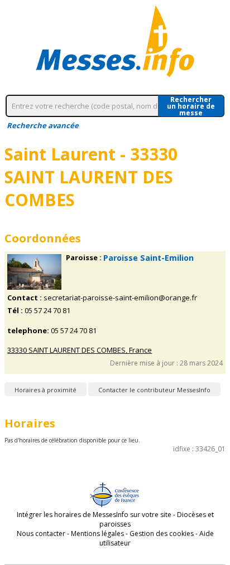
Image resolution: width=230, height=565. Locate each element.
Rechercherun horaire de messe (191, 105)
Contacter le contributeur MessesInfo (154, 390)
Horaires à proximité (45, 390)
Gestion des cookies (162, 533)
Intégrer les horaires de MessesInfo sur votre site (94, 514)
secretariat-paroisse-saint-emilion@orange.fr (120, 297)
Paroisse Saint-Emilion (148, 257)
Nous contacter (41, 533)
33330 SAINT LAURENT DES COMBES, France (79, 350)
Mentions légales (97, 533)
